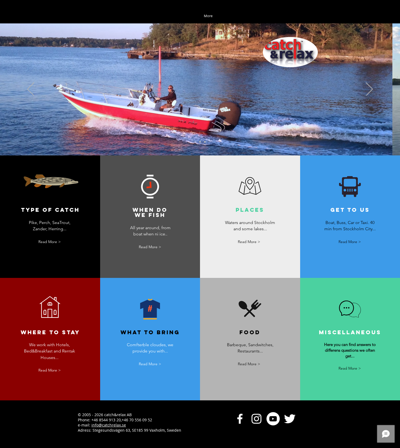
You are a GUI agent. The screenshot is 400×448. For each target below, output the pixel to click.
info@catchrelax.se (108, 425)
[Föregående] (30, 89)
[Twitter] (289, 418)
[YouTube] (273, 418)
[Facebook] (240, 418)
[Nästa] (369, 89)
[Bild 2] (200, 142)
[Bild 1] (195, 142)
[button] (248, 242)
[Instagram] (256, 418)
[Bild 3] (205, 142)
